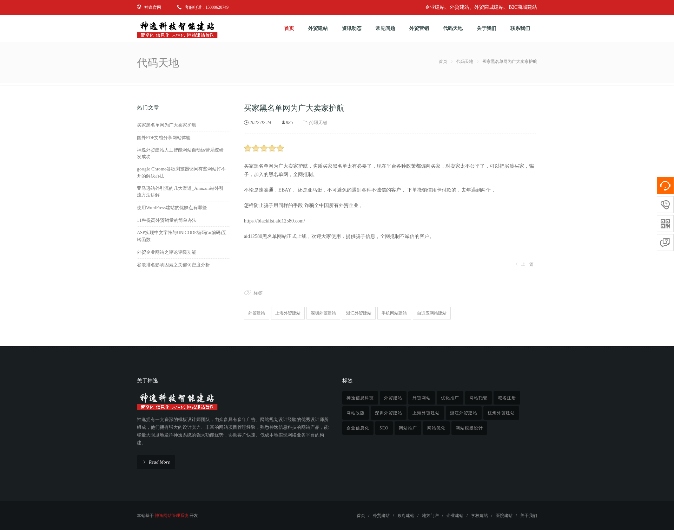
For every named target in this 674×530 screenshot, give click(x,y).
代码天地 (464, 61)
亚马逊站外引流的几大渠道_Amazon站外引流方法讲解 (180, 192)
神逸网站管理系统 (172, 515)
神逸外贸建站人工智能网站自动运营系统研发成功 (180, 153)
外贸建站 (256, 313)
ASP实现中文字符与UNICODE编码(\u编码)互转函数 (181, 236)
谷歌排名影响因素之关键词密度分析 (173, 264)
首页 (443, 61)
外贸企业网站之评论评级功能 (166, 252)
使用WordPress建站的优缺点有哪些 (172, 207)
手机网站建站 (394, 313)
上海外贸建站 (287, 313)
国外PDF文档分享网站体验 (164, 137)
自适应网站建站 (432, 313)
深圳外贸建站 (323, 313)
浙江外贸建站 (358, 313)
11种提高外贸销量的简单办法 (167, 220)
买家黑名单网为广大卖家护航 (166, 125)
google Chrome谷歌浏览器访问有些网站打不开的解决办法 (181, 172)
